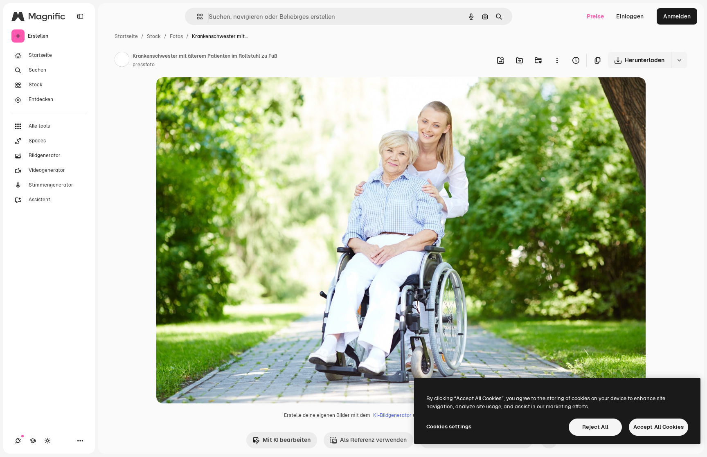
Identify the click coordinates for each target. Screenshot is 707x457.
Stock (154, 36)
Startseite (126, 36)
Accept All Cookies (658, 426)
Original (208, 93)
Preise (595, 16)
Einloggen (630, 16)
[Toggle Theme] (47, 440)
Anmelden (677, 16)
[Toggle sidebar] (80, 16)
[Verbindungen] (18, 440)
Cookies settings (448, 426)
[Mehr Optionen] (557, 60)
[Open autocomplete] (196, 17)
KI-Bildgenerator (392, 415)
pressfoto (144, 64)
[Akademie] (32, 440)
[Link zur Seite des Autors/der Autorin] (122, 60)
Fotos (176, 36)
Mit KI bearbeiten (287, 439)
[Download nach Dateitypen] (679, 60)
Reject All (595, 426)
